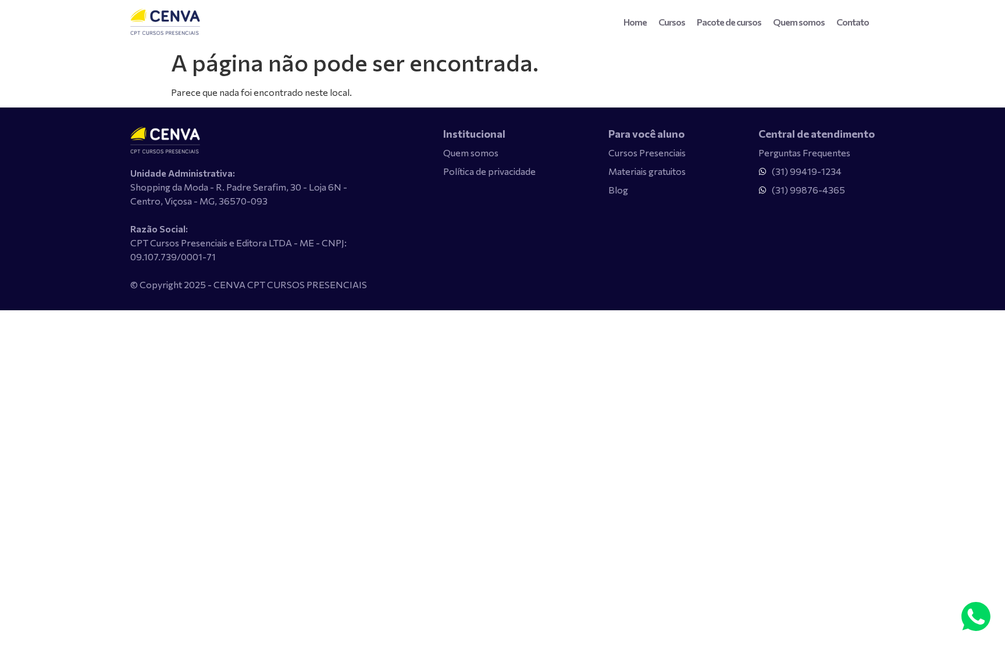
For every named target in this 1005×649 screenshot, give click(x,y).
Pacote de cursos (729, 21)
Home (635, 21)
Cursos (671, 21)
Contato (852, 21)
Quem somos (799, 21)
